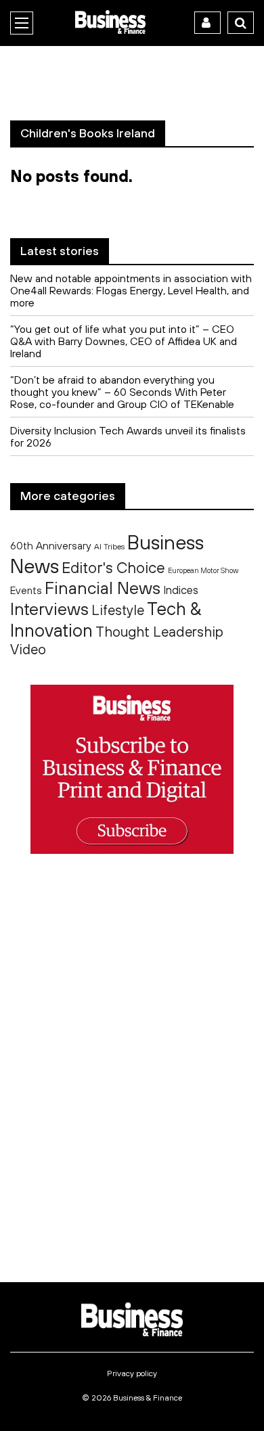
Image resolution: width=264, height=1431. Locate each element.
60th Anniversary (50, 545)
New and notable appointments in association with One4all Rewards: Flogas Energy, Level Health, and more (131, 290)
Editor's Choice (113, 567)
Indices (180, 589)
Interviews (49, 608)
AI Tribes (109, 546)
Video (28, 649)
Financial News (102, 587)
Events (26, 590)
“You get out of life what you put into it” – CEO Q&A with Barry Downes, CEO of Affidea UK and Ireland (123, 341)
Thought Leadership (159, 631)
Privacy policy (132, 1373)
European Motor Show (203, 570)
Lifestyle (117, 610)
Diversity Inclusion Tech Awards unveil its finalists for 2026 (128, 436)
